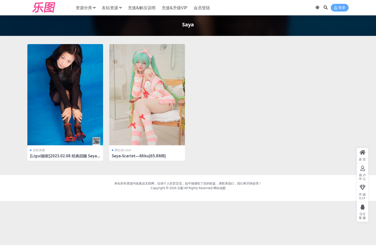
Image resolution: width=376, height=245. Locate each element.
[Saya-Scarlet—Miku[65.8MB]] (147, 94)
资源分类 (84, 8)
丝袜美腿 (39, 150)
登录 (341, 8)
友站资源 (110, 8)
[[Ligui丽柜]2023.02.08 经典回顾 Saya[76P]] (65, 94)
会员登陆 (202, 8)
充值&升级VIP (174, 8)
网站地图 (219, 188)
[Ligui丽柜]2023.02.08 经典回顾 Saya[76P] (65, 158)
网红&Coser (123, 150)
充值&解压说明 (142, 8)
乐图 (180, 188)
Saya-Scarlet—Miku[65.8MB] (139, 155)
